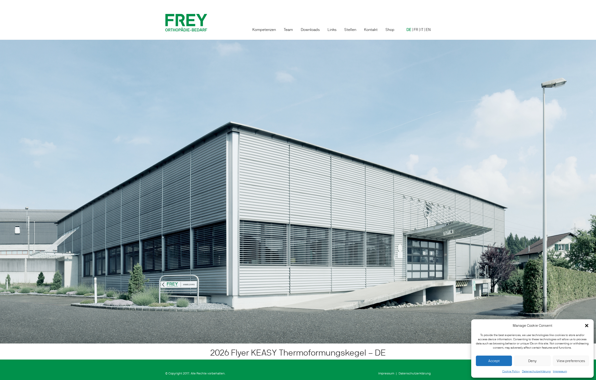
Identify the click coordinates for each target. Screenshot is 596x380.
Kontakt (371, 29)
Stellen (350, 29)
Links (332, 29)
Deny (532, 361)
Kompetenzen (264, 29)
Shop (390, 29)
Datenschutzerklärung (536, 371)
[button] (586, 325)
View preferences (571, 361)
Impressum (560, 371)
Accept (494, 361)
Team (288, 29)
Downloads (310, 29)
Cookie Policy (511, 371)
